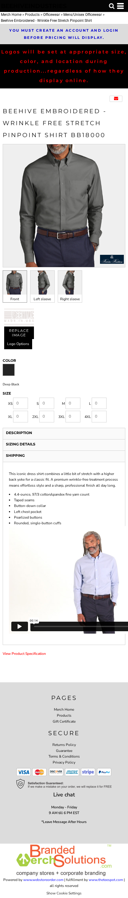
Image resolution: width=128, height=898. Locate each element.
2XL (35, 416)
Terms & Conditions (64, 756)
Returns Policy (64, 744)
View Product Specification (24, 653)
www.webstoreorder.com (43, 879)
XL (10, 416)
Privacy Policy (64, 762)
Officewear (51, 15)
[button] (112, 6)
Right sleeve (70, 299)
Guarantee (64, 750)
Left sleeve (42, 299)
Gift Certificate (64, 721)
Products (32, 15)
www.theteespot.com (106, 879)
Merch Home (11, 15)
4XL (88, 416)
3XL (61, 416)
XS (10, 403)
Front (14, 299)
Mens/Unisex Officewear (82, 15)
